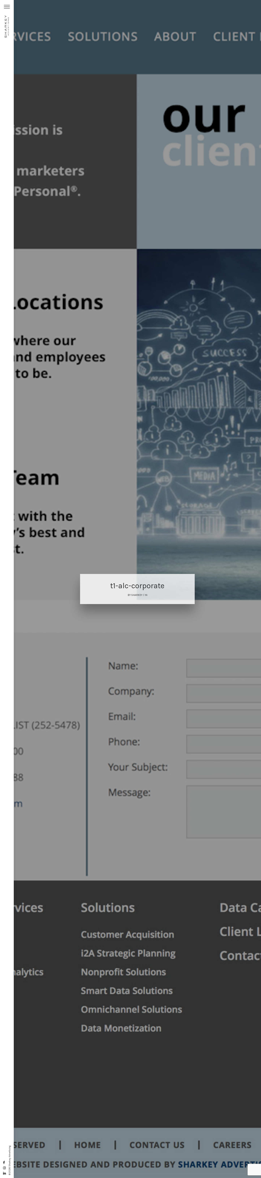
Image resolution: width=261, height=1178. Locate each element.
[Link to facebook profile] (4, 1162)
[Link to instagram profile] (4, 1168)
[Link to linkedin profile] (4, 1173)
